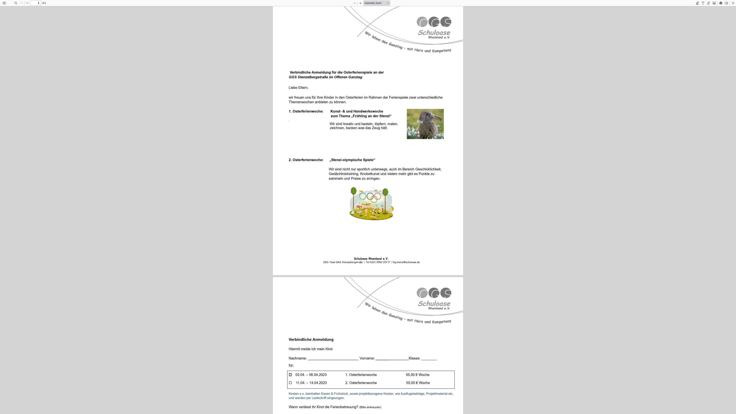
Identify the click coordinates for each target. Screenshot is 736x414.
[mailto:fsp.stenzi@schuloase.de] (406, 262)
